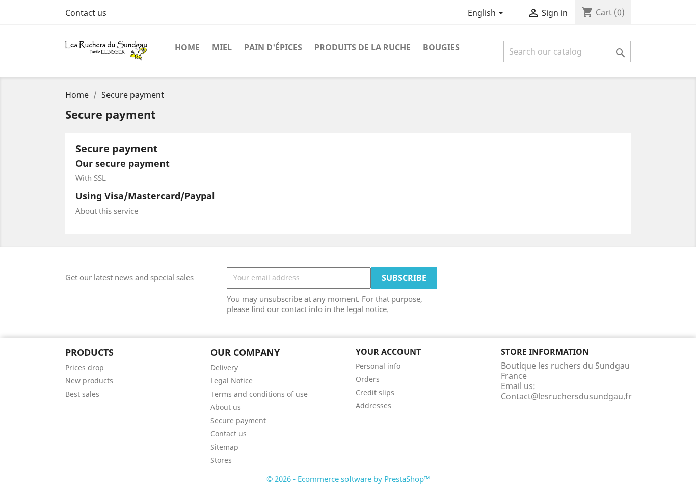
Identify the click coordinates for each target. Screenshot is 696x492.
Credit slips (375, 392)
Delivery (224, 367)
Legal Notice (231, 380)
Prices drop (84, 367)
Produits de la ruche (362, 47)
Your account (388, 351)
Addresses (373, 405)
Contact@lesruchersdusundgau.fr (566, 396)
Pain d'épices (273, 47)
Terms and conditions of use (259, 394)
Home (187, 47)
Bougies (441, 47)
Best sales (82, 394)
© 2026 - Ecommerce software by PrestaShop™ (348, 479)
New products (89, 380)
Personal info (378, 366)
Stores (221, 460)
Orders (368, 379)
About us (225, 407)
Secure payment (238, 420)
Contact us (85, 12)
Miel (222, 47)
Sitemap (224, 447)
